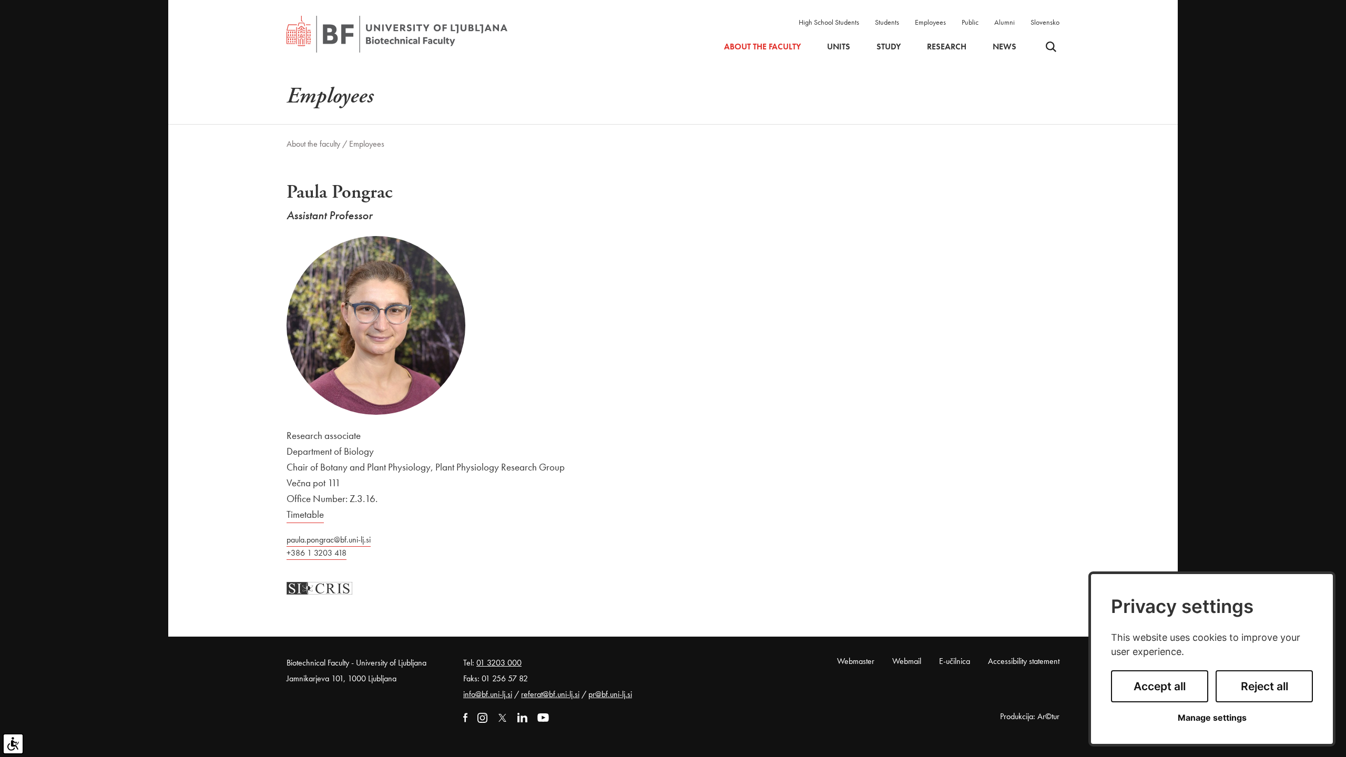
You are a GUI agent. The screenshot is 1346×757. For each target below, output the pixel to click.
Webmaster (855, 661)
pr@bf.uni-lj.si (610, 694)
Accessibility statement (1023, 661)
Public (970, 22)
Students (887, 22)
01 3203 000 (499, 662)
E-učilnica (954, 661)
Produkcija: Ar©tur (1029, 716)
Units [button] (838, 47)
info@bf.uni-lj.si (487, 694)
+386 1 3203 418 (316, 552)
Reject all (1264, 686)
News (1004, 47)
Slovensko (1045, 22)
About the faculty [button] (762, 47)
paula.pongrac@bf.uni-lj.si (329, 539)
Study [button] (888, 47)
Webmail (906, 661)
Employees (930, 22)
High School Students (829, 22)
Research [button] (946, 47)
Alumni (1004, 22)
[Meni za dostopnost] (13, 744)
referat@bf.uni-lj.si (550, 694)
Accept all (1160, 686)
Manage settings (1212, 718)
